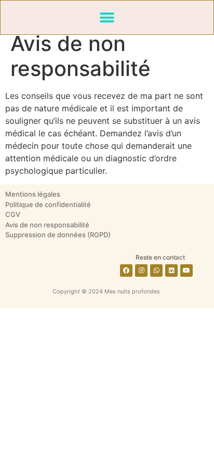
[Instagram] (141, 270)
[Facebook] (126, 270)
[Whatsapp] (156, 270)
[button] (107, 17)
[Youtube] (186, 270)
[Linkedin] (171, 270)
